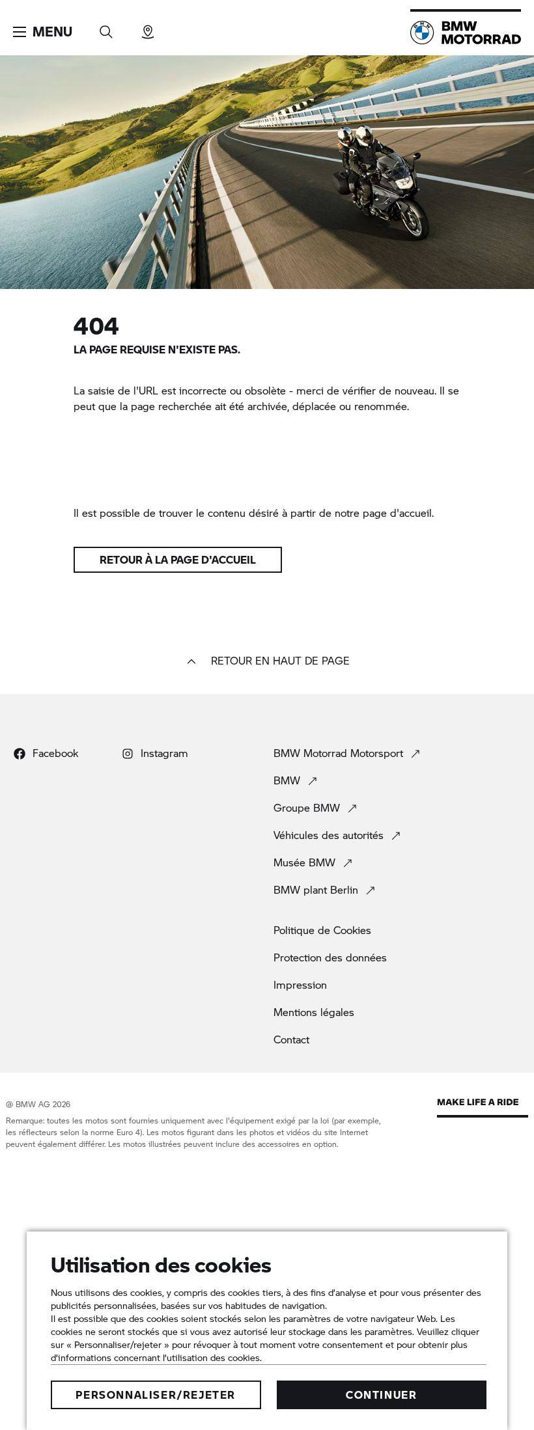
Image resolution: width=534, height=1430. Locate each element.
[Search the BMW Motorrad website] (106, 27)
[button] (42, 32)
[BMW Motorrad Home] (465, 32)
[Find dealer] (148, 27)
